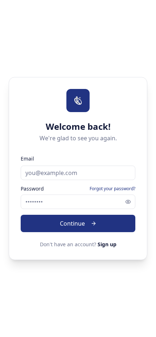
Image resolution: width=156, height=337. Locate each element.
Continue (72, 223)
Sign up (107, 244)
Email (27, 158)
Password (32, 188)
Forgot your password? (112, 189)
